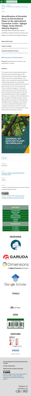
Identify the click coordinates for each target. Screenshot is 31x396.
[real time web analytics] (15, 351)
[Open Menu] (1, 1)
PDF (5, 158)
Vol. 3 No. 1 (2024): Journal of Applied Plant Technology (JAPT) (15, 7)
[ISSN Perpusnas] (15, 327)
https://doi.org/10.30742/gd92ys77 (13, 57)
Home (3, 5)
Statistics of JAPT (15, 354)
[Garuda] (16, 250)
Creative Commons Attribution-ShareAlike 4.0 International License (13, 377)
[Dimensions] (15, 269)
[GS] (15, 290)
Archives (8, 5)
